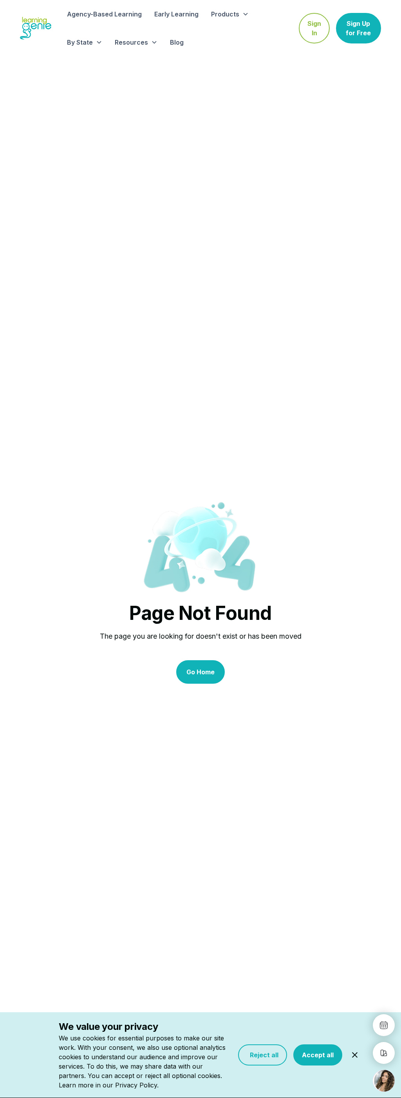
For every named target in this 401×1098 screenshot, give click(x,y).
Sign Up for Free (358, 28)
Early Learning (176, 14)
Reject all (262, 1055)
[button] (230, 14)
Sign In (314, 28)
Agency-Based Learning (104, 14)
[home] (35, 28)
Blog (177, 42)
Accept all (318, 1055)
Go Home (200, 672)
